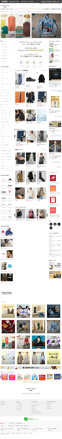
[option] (15, 25)
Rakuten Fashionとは (35, 405)
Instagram (48, 406)
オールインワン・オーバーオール (6, 84)
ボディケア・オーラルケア (5, 136)
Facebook (48, 405)
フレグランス (3, 142)
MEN (8, 9)
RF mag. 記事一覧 (58, 116)
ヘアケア (2, 139)
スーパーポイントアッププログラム (37, 403)
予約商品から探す (4, 58)
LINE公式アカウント (50, 408)
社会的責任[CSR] (25, 433)
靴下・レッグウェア (4, 95)
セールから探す (3, 44)
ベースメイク (3, 127)
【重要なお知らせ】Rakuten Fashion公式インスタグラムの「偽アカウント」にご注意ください (55, 255)
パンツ (2, 75)
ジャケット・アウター (4, 72)
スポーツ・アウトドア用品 (5, 159)
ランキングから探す (4, 52)
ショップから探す (4, 49)
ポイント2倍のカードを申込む (38, 428)
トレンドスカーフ (20, 11)
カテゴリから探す (4, 55)
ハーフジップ (45, 11)
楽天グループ (53, 3)
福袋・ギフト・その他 (4, 168)
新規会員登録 (49, 403)
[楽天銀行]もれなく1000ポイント (44, 3)
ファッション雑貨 (4, 98)
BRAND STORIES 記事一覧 (56, 162)
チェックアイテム (13, 11)
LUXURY (2, 405)
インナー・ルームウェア (5, 92)
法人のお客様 (34, 410)
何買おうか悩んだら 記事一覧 (56, 135)
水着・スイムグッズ (4, 118)
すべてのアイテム (4, 61)
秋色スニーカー (39, 11)
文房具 (2, 162)
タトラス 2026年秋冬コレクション (30, 11)
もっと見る (10, 284)
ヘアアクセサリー (4, 110)
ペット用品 (3, 165)
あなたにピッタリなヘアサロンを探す (7, 428)
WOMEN (3, 9)
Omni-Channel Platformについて (37, 413)
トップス (2, 69)
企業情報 (2, 433)
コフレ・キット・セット (5, 147)
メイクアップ (3, 130)
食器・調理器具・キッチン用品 (6, 150)
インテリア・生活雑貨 (4, 153)
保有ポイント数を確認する (52, 428)
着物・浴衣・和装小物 (4, 121)
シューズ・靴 (3, 89)
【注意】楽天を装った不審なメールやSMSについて (31, 381)
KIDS (11, 9)
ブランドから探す (19, 403)
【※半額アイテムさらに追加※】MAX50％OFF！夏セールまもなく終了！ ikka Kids (55, 193)
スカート (2, 81)
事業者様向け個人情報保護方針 (17, 433)
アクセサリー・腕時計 (4, 101)
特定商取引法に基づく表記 (36, 411)
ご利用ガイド (34, 406)
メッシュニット (51, 11)
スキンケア (3, 124)
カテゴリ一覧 (10, 170)
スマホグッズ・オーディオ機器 (6, 156)
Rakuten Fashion (10, 6)
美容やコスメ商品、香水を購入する (23, 428)
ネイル (2, 133)
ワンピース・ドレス (4, 78)
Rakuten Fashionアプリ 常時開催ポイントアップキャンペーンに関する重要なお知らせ (55, 245)
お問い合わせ (34, 408)
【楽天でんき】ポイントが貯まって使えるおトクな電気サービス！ (19, 425)
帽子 (1, 107)
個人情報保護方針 (8, 433)
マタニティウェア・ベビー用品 (6, 113)
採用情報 (31, 433)
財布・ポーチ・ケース (4, 104)
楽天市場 (59, 3)
